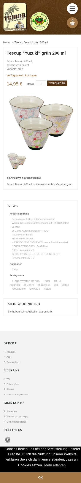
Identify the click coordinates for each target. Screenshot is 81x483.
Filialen (10, 389)
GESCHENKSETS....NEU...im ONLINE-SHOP (36, 254)
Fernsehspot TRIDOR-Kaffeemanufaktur (33, 219)
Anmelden (11, 411)
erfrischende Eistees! (23, 238)
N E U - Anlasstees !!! (23, 250)
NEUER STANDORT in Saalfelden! (30, 246)
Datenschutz (13, 362)
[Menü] (72, 8)
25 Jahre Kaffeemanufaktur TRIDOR (31, 230)
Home (6, 42)
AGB (8, 357)
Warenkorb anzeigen (17, 416)
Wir (8, 379)
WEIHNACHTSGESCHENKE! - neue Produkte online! (40, 242)
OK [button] (40, 477)
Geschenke (19, 288)
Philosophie (12, 384)
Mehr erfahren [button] (55, 465)
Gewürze (34, 288)
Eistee (65, 284)
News (15, 269)
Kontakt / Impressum (17, 394)
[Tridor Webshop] (26, 17)
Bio (56, 284)
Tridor (46, 281)
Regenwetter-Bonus (22, 234)
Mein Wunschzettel (16, 421)
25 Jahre (29, 284)
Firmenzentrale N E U (23, 258)
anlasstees (44, 284)
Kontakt (10, 351)
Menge (30, 84)
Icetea (47, 288)
